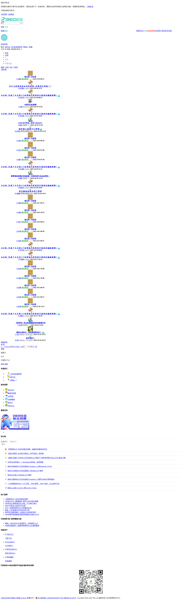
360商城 (11, 14)
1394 (19, 212)
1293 (19, 141)
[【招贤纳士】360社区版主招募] (15, 429)
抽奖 (6, 364)
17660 (22, 259)
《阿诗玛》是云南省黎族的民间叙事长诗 (30, 323)
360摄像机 (11, 399)
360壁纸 (10, 396)
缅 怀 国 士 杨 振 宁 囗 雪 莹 (29, 129)
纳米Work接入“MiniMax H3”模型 (20, 475)
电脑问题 (8, 63)
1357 (19, 222)
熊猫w (25, 47)
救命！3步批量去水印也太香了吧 (17, 510)
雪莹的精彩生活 (27, 131)
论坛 (141, 31)
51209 (22, 169)
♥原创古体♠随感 (30, 104)
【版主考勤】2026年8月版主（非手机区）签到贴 (26, 453)
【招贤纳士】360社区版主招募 (16, 499)
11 (5, 346)
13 (8, 346)
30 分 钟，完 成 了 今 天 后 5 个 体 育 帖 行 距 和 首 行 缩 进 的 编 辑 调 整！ (29, 257)
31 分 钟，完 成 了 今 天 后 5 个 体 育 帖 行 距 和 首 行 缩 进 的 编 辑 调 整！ (29, 114)
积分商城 (11, 598)
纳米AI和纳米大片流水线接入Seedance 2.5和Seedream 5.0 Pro (30, 466)
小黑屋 (17, 598)
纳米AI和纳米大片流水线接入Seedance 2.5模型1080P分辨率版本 (31, 479)
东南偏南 (8, 561)
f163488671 (9, 546)
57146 (22, 116)
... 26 (21, 346)
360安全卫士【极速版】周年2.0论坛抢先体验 (21, 501)
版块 (144, 31)
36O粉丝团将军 (16, 47)
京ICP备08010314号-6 (68, 598)
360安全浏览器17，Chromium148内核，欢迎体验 (25, 462)
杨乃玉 (7, 47)
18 (17, 346)
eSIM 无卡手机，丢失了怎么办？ (30, 123)
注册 (6, 27)
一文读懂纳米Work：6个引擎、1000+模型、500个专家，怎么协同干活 (33, 484)
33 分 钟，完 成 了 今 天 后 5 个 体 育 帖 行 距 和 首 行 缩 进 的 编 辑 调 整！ (29, 185)
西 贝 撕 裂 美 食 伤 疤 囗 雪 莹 (30, 191)
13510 (18, 131)
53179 (22, 97)
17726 (22, 250)
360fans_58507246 (25, 334)
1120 (21, 325)
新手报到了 (30, 338)
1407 (19, 159)
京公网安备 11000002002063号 (48, 598)
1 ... (2, 346)
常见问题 (168, 31)
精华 (16, 67)
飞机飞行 (8, 538)
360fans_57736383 (25, 340)
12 (6, 346)
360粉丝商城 (151, 31)
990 (20, 178)
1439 (19, 297)
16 (13, 346)
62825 (22, 188)
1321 (19, 150)
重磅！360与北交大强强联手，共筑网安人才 (21, 523)
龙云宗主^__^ (26, 79)
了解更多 (90, 6)
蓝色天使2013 (10, 553)
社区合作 (4, 598)
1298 (19, 287)
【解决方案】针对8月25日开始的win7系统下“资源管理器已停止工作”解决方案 (37, 458)
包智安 (24, 125)
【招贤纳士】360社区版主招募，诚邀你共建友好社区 (27, 449)
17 (15, 346)
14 (10, 346)
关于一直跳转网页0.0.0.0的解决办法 (18, 508)
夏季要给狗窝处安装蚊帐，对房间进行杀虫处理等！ (30, 176)
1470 (19, 231)
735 (17, 334)
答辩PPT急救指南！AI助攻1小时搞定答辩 (20, 512)
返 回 (3, 344)
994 (20, 125)
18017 (22, 316)
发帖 (2, 349)
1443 (19, 241)
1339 (19, 306)
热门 (11, 67)
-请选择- (4, 69)
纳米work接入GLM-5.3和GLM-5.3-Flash (22, 488)
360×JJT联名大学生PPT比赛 (15, 505)
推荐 (138, 31)
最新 (2, 67)
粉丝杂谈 (4, 44)
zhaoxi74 (26, 107)
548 (21, 107)
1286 (19, 79)
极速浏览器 (12, 393)
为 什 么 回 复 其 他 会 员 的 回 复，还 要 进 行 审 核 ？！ (30, 86)
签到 (3, 364)
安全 (6, 59)
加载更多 (4, 342)
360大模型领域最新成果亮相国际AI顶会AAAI (22, 514)
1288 (19, 203)
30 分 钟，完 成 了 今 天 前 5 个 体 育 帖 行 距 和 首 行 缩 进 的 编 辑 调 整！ (29, 95)
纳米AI (10, 403)
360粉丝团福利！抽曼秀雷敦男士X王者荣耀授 (22, 525)
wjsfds (26, 88)
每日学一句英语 (30, 138)
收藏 (4, 31)
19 (18, 346)
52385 (22, 88)
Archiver (23, 598)
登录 (2, 27)
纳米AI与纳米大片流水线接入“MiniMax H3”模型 (25, 471)
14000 (18, 193)
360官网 (4, 14)
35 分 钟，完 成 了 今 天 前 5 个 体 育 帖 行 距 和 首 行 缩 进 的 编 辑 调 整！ (29, 167)
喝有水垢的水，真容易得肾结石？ (29, 332)
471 (17, 340)
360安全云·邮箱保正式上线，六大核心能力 (21, 503)
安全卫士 (11, 390)
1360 (19, 278)
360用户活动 (160, 31)
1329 (19, 269)
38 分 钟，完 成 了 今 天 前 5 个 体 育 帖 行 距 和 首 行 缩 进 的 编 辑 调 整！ (29, 314)
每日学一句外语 (30, 77)
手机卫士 (11, 406)
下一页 (34, 346)
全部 (6, 55)
